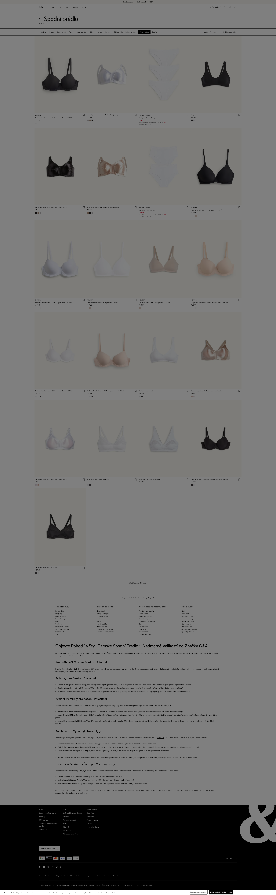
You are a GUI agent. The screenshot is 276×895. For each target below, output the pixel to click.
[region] (138, 892)
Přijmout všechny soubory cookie (221, 892)
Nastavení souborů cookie (198, 892)
